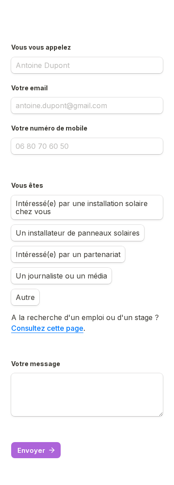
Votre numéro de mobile (49, 128)
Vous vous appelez (41, 47)
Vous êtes (27, 185)
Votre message (35, 363)
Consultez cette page (47, 328)
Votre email (29, 88)
